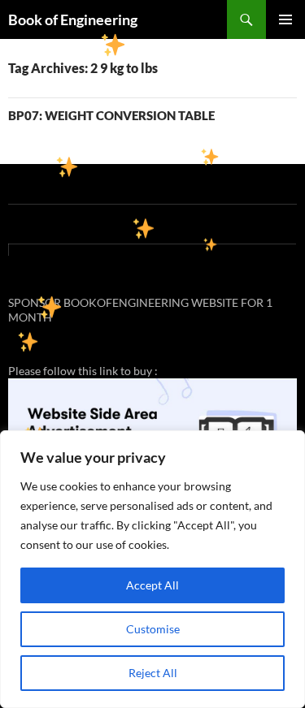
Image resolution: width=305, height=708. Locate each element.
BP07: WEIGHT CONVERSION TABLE (111, 115)
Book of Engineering (72, 19)
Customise (153, 629)
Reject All (153, 673)
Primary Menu (285, 19)
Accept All (152, 585)
